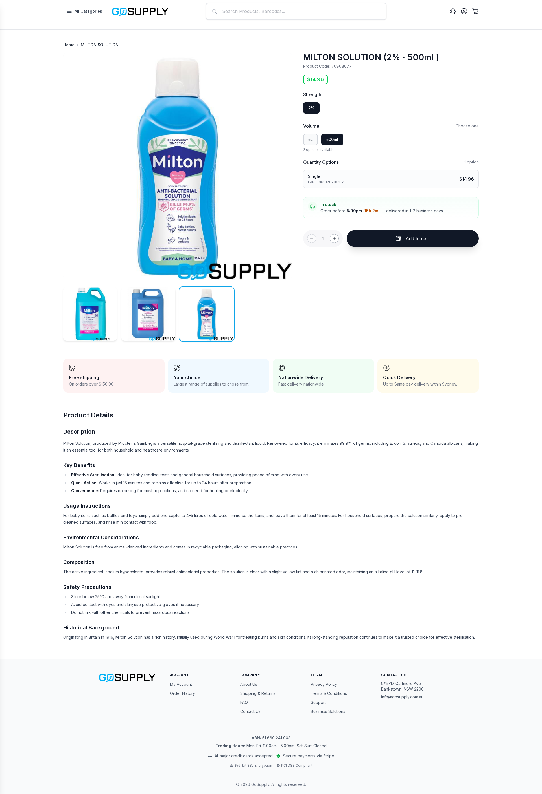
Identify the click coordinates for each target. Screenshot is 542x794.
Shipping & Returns (258, 693)
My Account (181, 684)
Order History (182, 693)
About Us (248, 684)
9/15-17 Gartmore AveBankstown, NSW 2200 (402, 686)
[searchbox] (296, 11)
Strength (312, 94)
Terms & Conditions (329, 693)
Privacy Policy (324, 684)
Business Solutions (328, 711)
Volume (311, 126)
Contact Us (250, 711)
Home (69, 44)
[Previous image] (73, 166)
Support (318, 702)
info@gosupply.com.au (402, 697)
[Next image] (282, 166)
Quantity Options (321, 162)
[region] (177, 166)
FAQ (244, 702)
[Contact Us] (453, 11)
